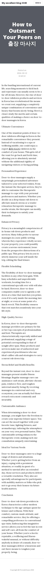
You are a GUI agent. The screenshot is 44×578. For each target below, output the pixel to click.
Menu (37, 3)
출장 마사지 (14, 148)
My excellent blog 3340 (14, 2)
